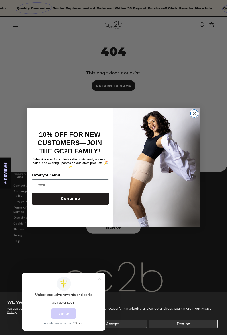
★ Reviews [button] (6, 173)
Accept (112, 324)
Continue (70, 198)
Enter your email (47, 175)
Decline (183, 324)
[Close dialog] (194, 113)
